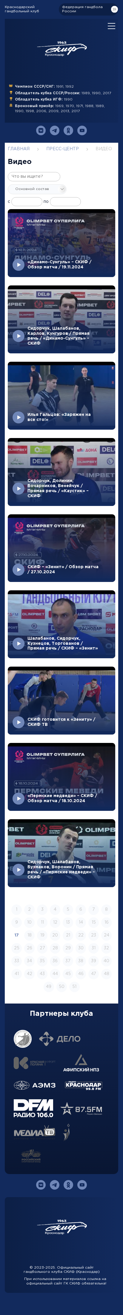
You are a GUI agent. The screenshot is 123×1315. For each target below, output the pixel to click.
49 (48, 987)
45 (68, 974)
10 (29, 922)
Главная (19, 149)
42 (29, 974)
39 (93, 961)
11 (42, 922)
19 (42, 935)
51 (74, 987)
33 (16, 961)
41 (17, 974)
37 (67, 961)
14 (81, 922)
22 (81, 935)
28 (55, 948)
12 (55, 922)
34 (29, 961)
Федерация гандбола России (82, 9)
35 (42, 961)
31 (94, 948)
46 (81, 974)
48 (106, 974)
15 (94, 922)
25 (16, 948)
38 (80, 961)
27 (42, 948)
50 (61, 987)
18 (29, 935)
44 (55, 974)
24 (106, 935)
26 (29, 948)
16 (106, 922)
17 (17, 935)
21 (68, 935)
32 (106, 948)
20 (55, 935)
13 (68, 922)
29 (68, 948)
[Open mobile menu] (111, 26)
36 (55, 961)
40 (106, 961)
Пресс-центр (62, 149)
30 (81, 948)
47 (93, 974)
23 (93, 935)
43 (42, 974)
